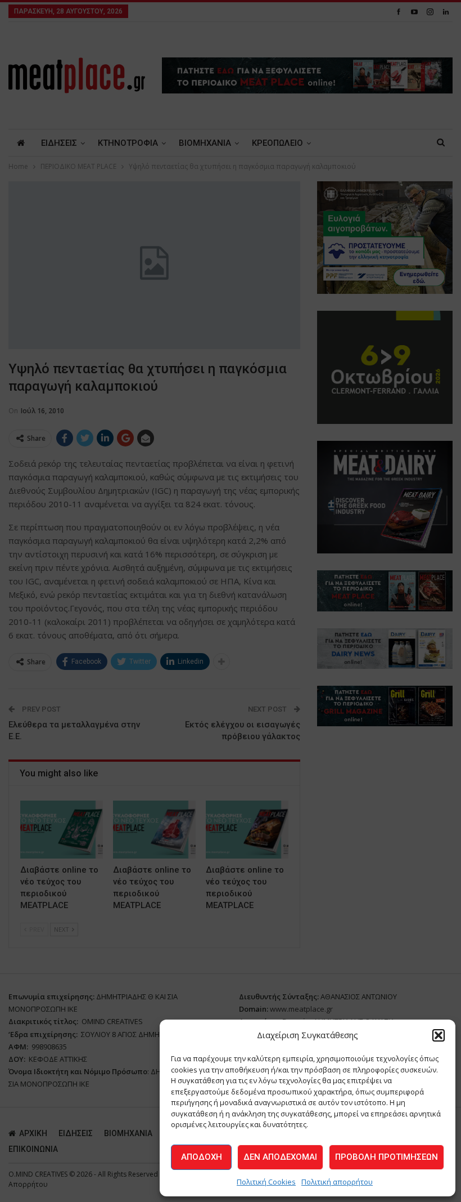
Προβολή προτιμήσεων (386, 1157)
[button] (438, 1035)
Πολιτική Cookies (266, 1182)
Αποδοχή (201, 1157)
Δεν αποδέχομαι (280, 1157)
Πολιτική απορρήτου (337, 1182)
